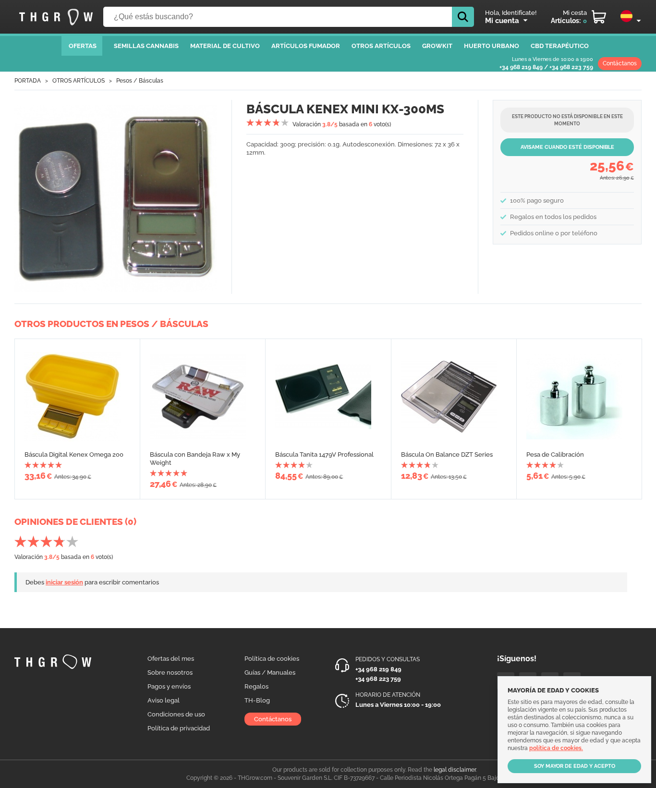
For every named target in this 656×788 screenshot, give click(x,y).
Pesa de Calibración (555, 454)
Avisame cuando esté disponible (567, 147)
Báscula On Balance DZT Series (447, 454)
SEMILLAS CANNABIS (146, 45)
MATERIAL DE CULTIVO (225, 45)
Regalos (256, 686)
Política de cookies (271, 658)
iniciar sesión (64, 582)
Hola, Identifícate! (510, 12)
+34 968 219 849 (521, 67)
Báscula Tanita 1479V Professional (324, 454)
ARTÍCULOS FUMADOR (305, 45)
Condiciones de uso (176, 714)
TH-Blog (257, 700)
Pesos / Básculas (139, 80)
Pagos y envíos (169, 686)
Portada (27, 80)
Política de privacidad (178, 728)
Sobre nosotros (170, 672)
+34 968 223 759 (571, 67)
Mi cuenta (502, 20)
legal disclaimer (455, 769)
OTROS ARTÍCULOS (381, 45)
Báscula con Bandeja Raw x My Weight (195, 458)
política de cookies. (556, 748)
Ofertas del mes (170, 658)
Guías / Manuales (269, 672)
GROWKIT (437, 45)
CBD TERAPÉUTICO (560, 45)
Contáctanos (620, 63)
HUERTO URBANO (491, 45)
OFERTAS (83, 45)
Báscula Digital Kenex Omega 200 (73, 454)
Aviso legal (163, 700)
